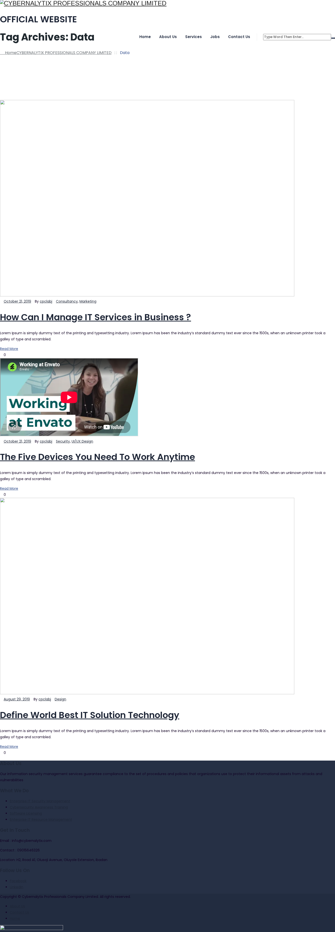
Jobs (215, 36)
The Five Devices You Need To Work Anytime (97, 457)
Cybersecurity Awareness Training (39, 807)
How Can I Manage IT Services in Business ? (95, 317)
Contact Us (239, 36)
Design (60, 699)
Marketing (87, 301)
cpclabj (46, 301)
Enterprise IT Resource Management (41, 819)
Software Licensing (26, 813)
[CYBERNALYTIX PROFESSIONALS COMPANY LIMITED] (167, 3)
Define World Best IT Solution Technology (89, 715)
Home (145, 36)
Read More (9, 348)
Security (63, 441)
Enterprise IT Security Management (40, 801)
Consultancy (67, 301)
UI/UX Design (82, 441)
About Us (168, 36)
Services (193, 36)
